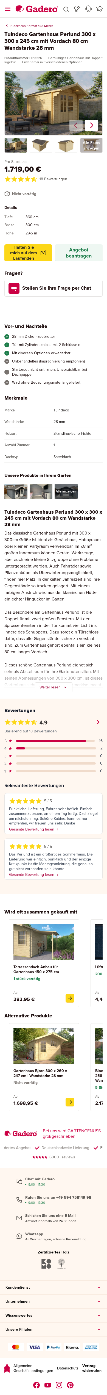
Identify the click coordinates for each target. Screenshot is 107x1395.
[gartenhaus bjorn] (70, 1102)
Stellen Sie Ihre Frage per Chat (56, 288)
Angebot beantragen (79, 253)
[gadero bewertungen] (7, 1368)
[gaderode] (70, 1385)
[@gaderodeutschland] (47, 1385)
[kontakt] (88, 8)
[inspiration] (77, 8)
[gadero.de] (59, 1385)
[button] (66, 9)
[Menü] (7, 8)
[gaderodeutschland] (36, 1385)
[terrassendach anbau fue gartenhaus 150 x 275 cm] (70, 998)
